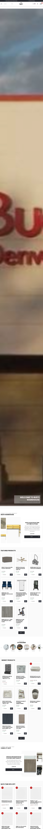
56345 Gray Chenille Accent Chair (35, 702)
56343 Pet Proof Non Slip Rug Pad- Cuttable (20, 727)
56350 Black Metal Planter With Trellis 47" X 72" (7, 677)
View (31, 536)
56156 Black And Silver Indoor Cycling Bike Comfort (20, 621)
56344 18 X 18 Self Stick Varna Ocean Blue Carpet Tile (7, 727)
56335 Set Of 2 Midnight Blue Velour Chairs (7, 594)
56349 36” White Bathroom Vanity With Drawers (21, 677)
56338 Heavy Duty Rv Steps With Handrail (35, 568)
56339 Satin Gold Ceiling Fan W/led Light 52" (20, 568)
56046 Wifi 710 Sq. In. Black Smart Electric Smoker (35, 594)
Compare (4, 574)
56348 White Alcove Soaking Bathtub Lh (35, 677)
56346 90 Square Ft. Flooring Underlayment (21, 702)
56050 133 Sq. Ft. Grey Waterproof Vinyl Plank (7, 620)
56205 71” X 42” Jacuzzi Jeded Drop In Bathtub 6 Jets (35, 802)
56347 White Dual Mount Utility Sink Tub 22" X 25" (7, 702)
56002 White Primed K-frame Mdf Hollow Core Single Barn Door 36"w (21, 594)
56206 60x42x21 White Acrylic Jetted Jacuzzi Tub (21, 802)
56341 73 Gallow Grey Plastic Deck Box (7, 568)
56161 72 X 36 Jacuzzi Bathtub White (21, 827)
